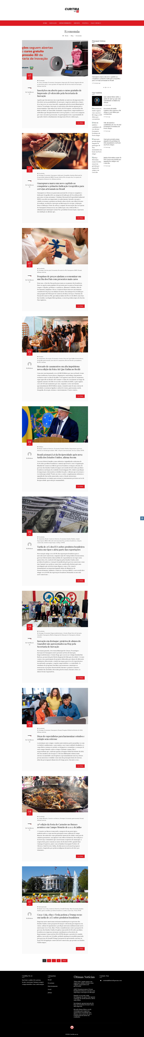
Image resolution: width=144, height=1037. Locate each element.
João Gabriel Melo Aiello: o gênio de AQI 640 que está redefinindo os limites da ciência (112, 99)
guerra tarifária (46, 910)
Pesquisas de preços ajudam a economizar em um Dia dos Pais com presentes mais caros (59, 278)
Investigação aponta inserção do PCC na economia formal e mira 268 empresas (84, 1005)
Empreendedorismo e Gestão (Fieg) (61, 633)
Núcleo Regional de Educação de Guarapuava (63, 635)
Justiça (50, 992)
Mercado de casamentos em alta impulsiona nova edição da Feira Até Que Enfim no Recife (58, 368)
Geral (49, 989)
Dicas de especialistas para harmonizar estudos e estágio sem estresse (60, 738)
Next (64, 960)
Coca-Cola (45, 908)
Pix (63, 540)
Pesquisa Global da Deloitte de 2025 (72, 730)
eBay (71, 908)
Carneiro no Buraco (53, 818)
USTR (82, 450)
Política (41, 446)
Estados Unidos (64, 448)
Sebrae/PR (62, 177)
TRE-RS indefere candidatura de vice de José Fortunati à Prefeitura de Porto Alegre (112, 125)
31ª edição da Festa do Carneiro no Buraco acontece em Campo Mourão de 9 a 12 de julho (59, 826)
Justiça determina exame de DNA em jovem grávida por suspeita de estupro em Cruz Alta (112, 160)
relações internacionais (64, 450)
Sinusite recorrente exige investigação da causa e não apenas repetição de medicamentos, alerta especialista (84, 998)
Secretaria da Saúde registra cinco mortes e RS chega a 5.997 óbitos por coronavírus (112, 111)
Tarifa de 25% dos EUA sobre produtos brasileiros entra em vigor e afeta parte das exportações (60, 548)
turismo (43, 362)
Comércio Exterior (47, 448)
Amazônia (41, 539)
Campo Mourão (43, 818)
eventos (60, 358)
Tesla (75, 910)
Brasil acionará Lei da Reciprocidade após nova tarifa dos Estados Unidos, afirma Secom (59, 456)
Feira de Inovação (77, 633)
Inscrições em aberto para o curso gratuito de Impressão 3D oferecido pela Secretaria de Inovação (59, 93)
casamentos (42, 358)
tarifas (78, 450)
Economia (51, 82)
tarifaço (58, 542)
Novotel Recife (69, 360)
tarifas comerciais (68, 910)
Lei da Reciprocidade (48, 450)
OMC (56, 450)
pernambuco (77, 360)
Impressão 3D (66, 82)
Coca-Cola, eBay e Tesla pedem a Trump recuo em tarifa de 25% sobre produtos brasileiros (59, 916)
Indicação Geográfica (64, 175)
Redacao (30, 368)
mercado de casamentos (58, 360)
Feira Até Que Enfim (69, 358)
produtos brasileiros (70, 540)
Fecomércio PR (62, 270)
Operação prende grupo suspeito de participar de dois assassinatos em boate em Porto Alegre (112, 142)
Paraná (72, 82)
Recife (39, 362)
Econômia (41, 80)
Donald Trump (64, 908)
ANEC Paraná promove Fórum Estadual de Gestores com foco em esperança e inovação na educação (84, 991)
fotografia (40, 360)
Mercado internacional (55, 540)
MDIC (46, 540)
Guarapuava (58, 82)
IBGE (75, 270)
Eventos (41, 356)
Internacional (42, 906)
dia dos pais (47, 270)
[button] (103, 87)
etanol (77, 539)
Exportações (73, 448)
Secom (74, 450)
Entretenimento (53, 986)
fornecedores (79, 358)
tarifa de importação (50, 542)
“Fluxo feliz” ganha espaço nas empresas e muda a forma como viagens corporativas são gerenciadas (84, 984)
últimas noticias (41, 86)
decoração (49, 358)
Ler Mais (80, 123)
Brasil (40, 448)
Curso (40, 82)
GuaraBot (39, 635)
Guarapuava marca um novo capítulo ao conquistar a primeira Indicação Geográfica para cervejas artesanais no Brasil (60, 186)
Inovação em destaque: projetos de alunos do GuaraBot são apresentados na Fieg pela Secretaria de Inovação (59, 644)
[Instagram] (72, 1027)
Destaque (45, 82)
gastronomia (46, 360)
